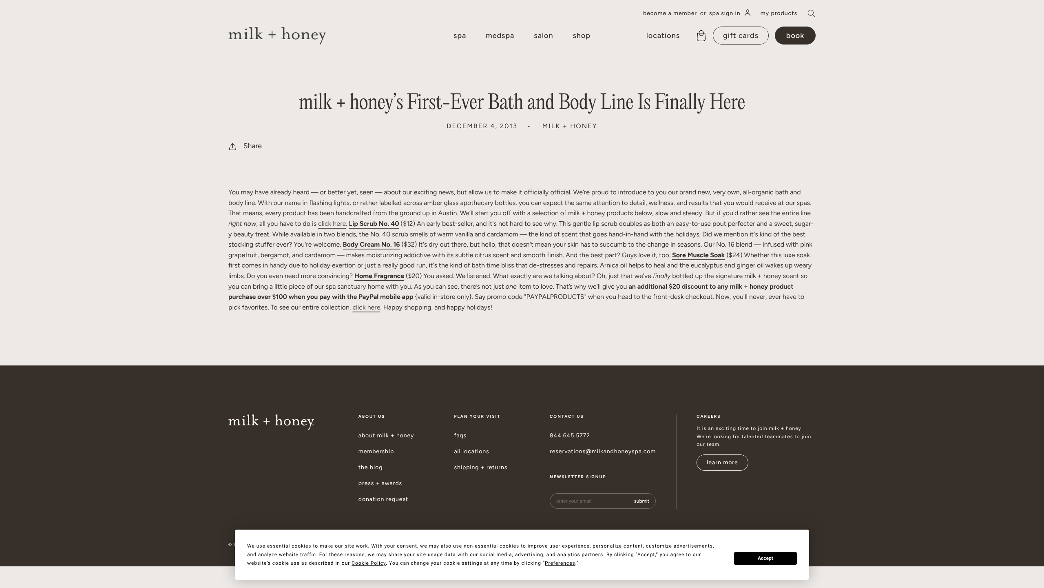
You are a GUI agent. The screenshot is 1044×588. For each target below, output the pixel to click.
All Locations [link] (471, 451)
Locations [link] (663, 35)
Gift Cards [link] (741, 35)
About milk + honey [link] (386, 436)
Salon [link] (543, 35)
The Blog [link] (370, 467)
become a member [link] (670, 13)
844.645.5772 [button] (570, 436)
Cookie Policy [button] (369, 563)
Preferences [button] (560, 563)
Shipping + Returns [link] (480, 467)
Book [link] (795, 35)
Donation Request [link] (383, 499)
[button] (811, 13)
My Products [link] (779, 13)
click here (332, 223)
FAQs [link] (460, 436)
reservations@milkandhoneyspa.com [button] (603, 451)
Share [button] (252, 146)
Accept (765, 558)
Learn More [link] (722, 462)
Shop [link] (581, 35)
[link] (277, 36)
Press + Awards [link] (380, 483)
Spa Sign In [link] (725, 13)
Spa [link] (459, 35)
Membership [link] (376, 451)
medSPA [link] (500, 35)
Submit (641, 501)
